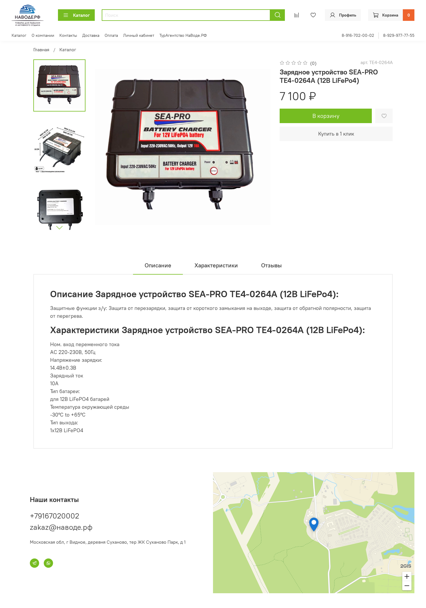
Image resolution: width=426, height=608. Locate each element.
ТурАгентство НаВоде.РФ (183, 35)
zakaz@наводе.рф (61, 527)
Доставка (90, 35)
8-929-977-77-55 (398, 35)
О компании (43, 35)
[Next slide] (59, 227)
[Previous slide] (106, 147)
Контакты (68, 35)
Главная (41, 49)
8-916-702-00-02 (358, 35)
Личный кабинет (138, 35)
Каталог (81, 15)
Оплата (111, 35)
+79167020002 (54, 516)
